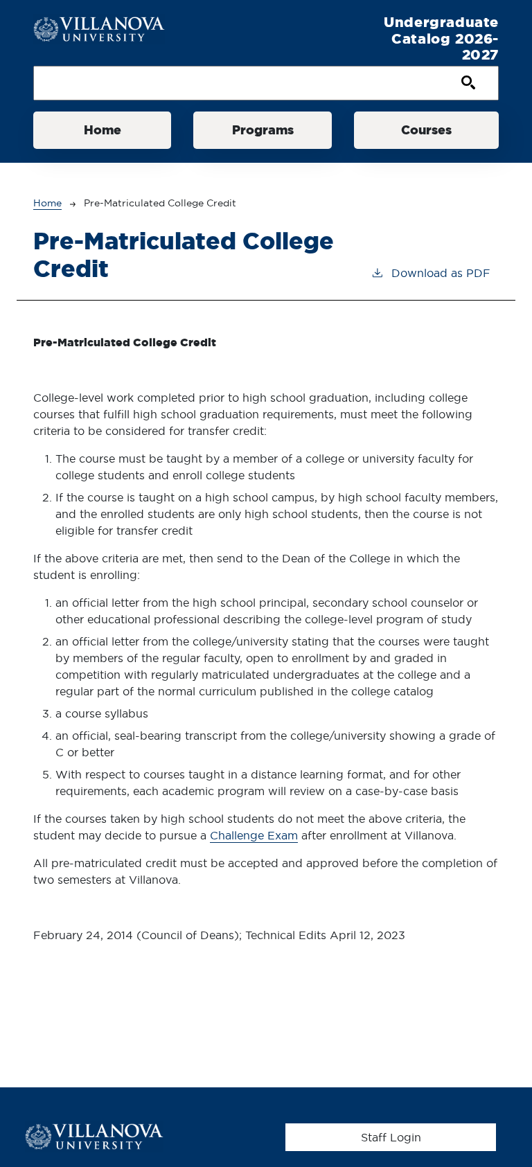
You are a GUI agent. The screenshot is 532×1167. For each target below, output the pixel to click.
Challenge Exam (254, 835)
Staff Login (391, 1137)
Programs (263, 129)
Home (102, 129)
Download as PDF (440, 273)
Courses (426, 129)
